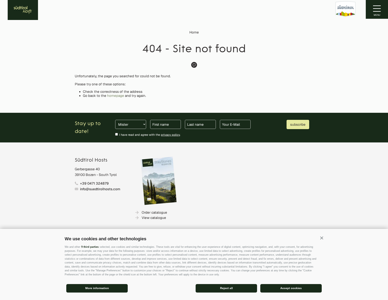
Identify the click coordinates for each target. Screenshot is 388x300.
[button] (321, 238)
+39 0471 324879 (94, 183)
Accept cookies (291, 288)
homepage (115, 95)
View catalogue (154, 217)
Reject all (226, 288)
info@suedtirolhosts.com (100, 189)
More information (97, 288)
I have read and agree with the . (149, 135)
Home (194, 32)
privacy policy (170, 135)
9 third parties (90, 246)
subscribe (298, 124)
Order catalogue (154, 212)
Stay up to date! (88, 127)
